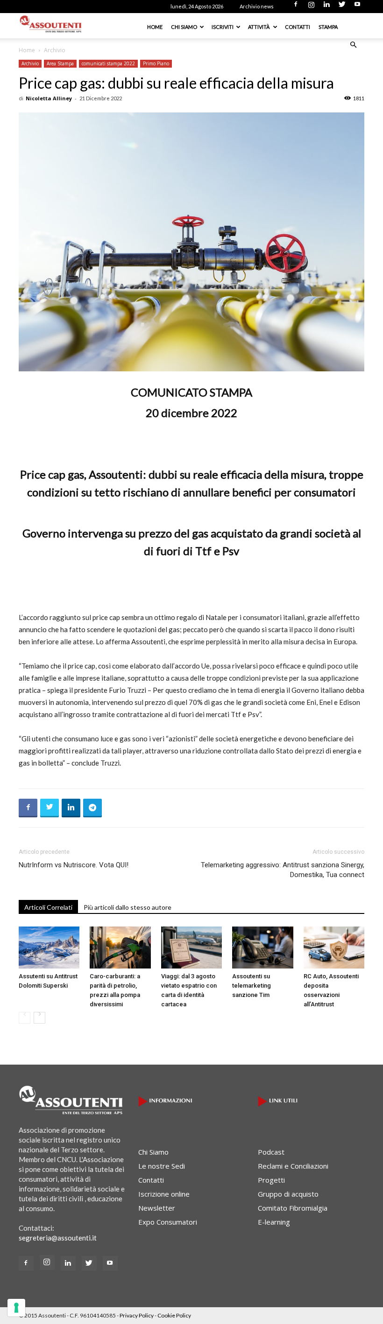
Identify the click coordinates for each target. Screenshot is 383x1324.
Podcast (271, 1152)
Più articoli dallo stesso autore (127, 907)
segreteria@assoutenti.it (58, 1237)
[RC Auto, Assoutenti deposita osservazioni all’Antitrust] (334, 948)
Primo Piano (156, 63)
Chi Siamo (184, 27)
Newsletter (156, 1208)
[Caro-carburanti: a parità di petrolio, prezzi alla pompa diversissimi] (120, 948)
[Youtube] (357, 7)
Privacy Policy (137, 1315)
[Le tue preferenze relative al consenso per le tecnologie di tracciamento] (16, 1308)
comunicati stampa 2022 (108, 63)
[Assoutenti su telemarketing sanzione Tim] (262, 948)
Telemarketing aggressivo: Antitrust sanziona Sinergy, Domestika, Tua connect (282, 870)
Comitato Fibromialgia (292, 1208)
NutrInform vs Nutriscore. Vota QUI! (73, 865)
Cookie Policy (174, 1315)
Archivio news (257, 6)
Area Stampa (60, 63)
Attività (259, 27)
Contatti (297, 27)
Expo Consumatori (167, 1221)
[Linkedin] (326, 7)
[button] (353, 44)
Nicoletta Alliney (49, 98)
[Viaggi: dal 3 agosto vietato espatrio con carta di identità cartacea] (191, 948)
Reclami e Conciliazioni (293, 1166)
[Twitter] (342, 7)
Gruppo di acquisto (288, 1194)
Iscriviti (223, 27)
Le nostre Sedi (161, 1166)
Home (155, 27)
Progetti (271, 1180)
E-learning (274, 1221)
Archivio (30, 63)
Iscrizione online (164, 1194)
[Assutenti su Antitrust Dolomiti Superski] (49, 948)
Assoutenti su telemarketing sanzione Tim (251, 985)
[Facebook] (296, 7)
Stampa (328, 27)
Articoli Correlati (48, 907)
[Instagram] (311, 7)
